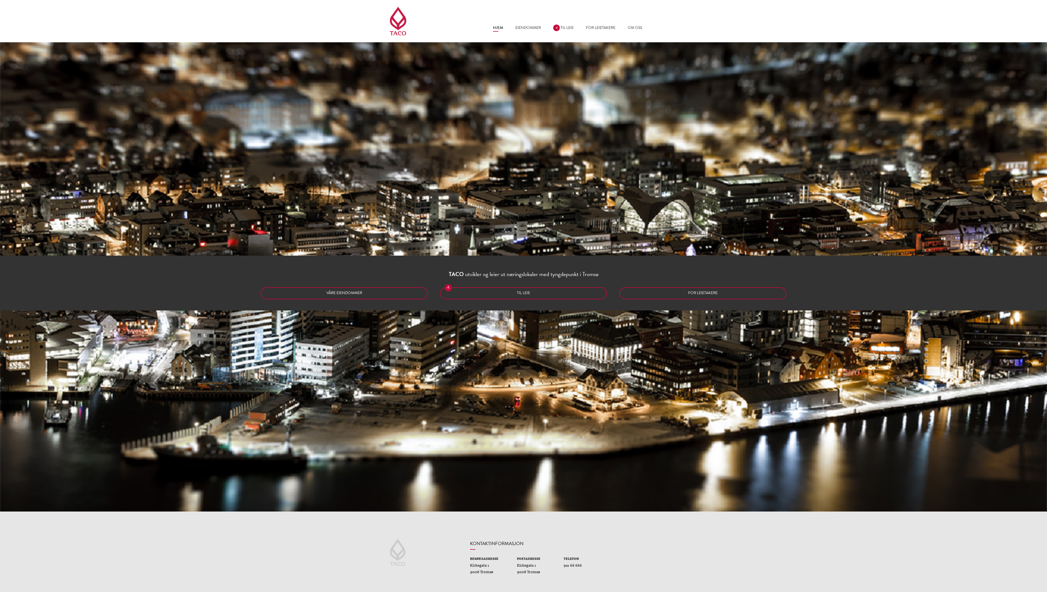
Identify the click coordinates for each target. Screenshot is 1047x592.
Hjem (498, 28)
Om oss (635, 28)
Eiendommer (528, 28)
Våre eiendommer (344, 293)
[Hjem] (398, 21)
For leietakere (600, 28)
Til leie (565, 28)
